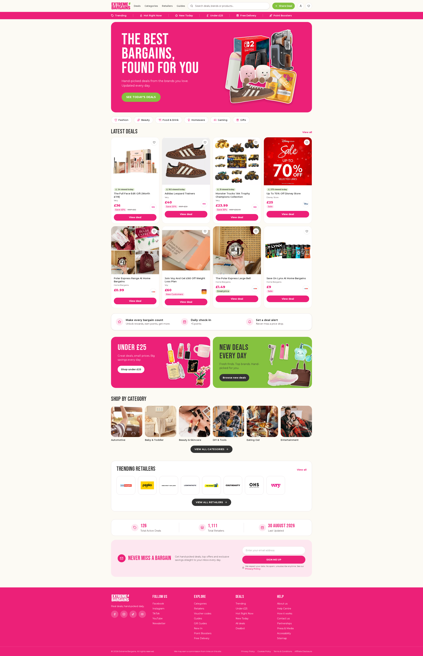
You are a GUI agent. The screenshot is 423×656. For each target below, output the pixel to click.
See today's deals (141, 97)
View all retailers (209, 502)
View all (307, 132)
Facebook (158, 603)
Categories (151, 5)
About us (282, 603)
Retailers (167, 5)
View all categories (209, 449)
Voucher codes (202, 613)
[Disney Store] (306, 204)
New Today (186, 15)
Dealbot (240, 628)
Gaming (222, 120)
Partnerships (284, 623)
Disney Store (272, 197)
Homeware (198, 120)
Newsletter (159, 623)
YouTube (158, 618)
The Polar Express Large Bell (233, 278)
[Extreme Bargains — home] (121, 6)
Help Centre (284, 608)
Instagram (158, 608)
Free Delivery (248, 15)
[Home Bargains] (153, 291)
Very (116, 200)
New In (198, 628)
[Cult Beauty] (233, 485)
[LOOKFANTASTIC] (190, 485)
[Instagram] (124, 614)
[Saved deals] (308, 6)
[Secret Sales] (168, 485)
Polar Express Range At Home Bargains (132, 280)
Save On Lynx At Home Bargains (286, 278)
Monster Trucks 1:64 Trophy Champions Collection (233, 195)
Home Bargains (121, 285)
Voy (166, 285)
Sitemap (282, 638)
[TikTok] (133, 614)
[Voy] (204, 291)
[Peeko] (147, 485)
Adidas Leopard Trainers (180, 193)
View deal (135, 217)
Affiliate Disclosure (303, 651)
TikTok (156, 613)
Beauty (145, 120)
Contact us (283, 618)
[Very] (153, 207)
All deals (240, 623)
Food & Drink (171, 120)
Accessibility (284, 633)
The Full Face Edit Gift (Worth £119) (132, 195)
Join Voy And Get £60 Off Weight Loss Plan (185, 280)
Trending (120, 15)
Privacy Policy (252, 569)
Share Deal (285, 5)
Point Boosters (282, 15)
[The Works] (211, 485)
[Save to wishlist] (154, 142)
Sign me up (273, 559)
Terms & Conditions (283, 651)
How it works (284, 613)
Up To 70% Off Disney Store (284, 193)
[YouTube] (142, 614)
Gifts (243, 120)
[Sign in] (300, 6)
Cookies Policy (264, 651)
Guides (181, 5)
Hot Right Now (153, 15)
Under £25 (216, 15)
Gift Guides (200, 623)
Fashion (123, 120)
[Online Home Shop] (254, 485)
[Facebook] (114, 614)
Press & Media (285, 628)
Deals (137, 5)
